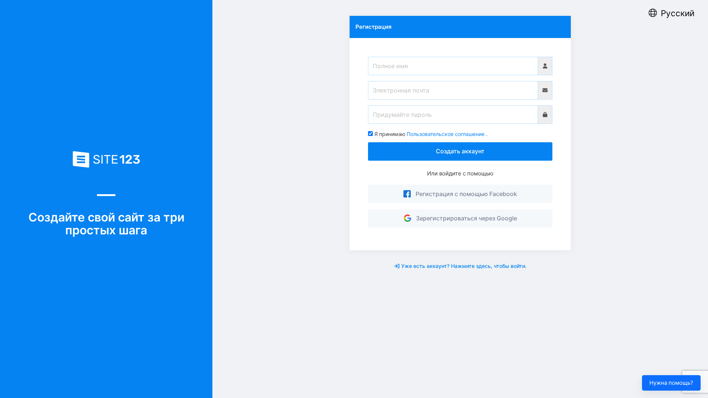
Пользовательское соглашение (446, 134)
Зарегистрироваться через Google (465, 218)
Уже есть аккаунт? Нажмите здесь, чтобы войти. (464, 266)
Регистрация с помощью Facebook (465, 194)
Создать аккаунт (460, 151)
